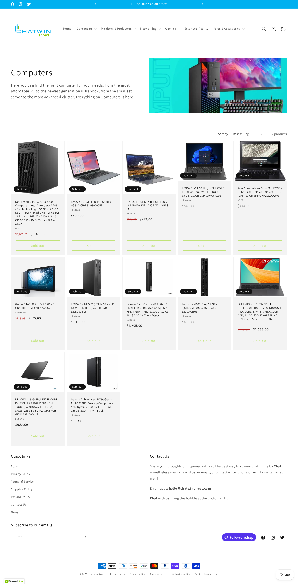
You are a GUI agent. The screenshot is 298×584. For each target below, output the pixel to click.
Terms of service (159, 573)
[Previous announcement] (95, 4)
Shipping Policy (22, 489)
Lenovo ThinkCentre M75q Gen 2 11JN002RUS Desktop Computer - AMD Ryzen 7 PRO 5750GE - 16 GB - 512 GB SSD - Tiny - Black (149, 310)
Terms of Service (22, 481)
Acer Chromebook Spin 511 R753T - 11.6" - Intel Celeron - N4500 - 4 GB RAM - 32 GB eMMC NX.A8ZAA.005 (260, 192)
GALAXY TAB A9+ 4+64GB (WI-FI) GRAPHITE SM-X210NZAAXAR (35, 306)
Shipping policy (181, 573)
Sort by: (223, 134)
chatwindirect (97, 573)
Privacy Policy (20, 474)
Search (16, 466)
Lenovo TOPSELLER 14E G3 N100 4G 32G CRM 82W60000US (91, 203)
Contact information (206, 573)
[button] (86, 28)
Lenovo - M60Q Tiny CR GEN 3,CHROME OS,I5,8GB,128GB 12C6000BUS (200, 308)
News (14, 512)
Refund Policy (20, 497)
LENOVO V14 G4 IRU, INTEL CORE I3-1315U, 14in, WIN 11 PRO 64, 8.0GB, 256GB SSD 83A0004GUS (203, 192)
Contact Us (18, 504)
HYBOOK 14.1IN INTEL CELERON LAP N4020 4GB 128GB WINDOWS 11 (147, 205)
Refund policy (117, 573)
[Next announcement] (202, 4)
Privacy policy (137, 573)
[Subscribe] (84, 537)
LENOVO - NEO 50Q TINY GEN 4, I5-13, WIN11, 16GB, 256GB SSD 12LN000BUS (93, 308)
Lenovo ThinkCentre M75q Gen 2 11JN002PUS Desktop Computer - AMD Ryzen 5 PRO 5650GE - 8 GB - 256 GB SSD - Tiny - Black (92, 405)
